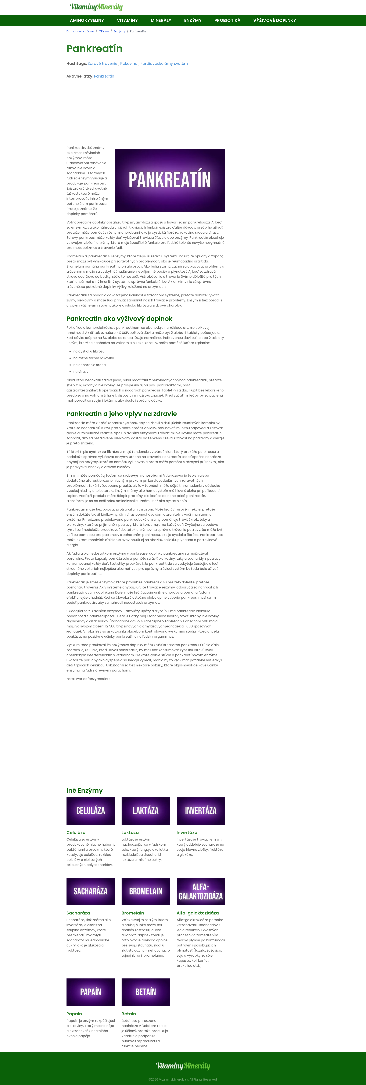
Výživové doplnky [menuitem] (274, 20)
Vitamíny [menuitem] (127, 20)
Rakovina (128, 63)
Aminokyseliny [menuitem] (87, 20)
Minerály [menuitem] (161, 20)
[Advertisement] (146, 115)
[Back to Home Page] (96, 7)
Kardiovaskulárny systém (164, 63)
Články (104, 31)
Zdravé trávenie (102, 63)
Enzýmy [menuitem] (193, 20)
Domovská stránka (80, 31)
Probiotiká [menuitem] (228, 20)
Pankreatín (104, 76)
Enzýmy (119, 31)
